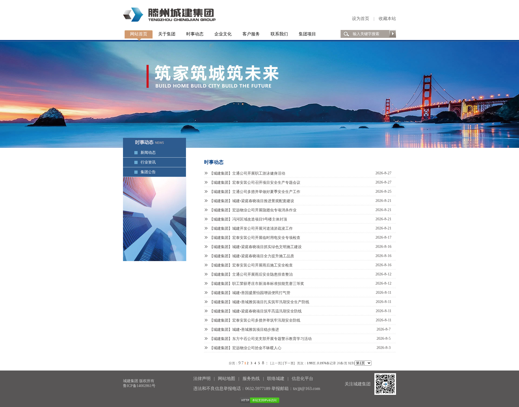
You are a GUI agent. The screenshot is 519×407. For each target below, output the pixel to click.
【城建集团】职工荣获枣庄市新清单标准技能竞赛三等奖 (256, 284)
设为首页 (360, 18)
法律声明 (202, 378)
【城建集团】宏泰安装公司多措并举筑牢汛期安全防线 (254, 320)
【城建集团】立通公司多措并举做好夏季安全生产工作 (254, 192)
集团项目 (307, 34)
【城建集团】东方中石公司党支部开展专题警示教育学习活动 (260, 339)
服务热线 (251, 378)
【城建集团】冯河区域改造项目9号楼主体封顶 (248, 219)
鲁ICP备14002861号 (139, 386)
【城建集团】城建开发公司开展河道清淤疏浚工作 (251, 228)
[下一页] (289, 363)
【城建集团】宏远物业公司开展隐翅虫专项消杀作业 (253, 210)
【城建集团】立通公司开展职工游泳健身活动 (247, 173)
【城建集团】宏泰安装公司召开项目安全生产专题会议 (254, 183)
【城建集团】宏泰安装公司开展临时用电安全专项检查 (254, 238)
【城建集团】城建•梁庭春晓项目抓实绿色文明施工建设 (255, 247)
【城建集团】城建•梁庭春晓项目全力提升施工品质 (251, 256)
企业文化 (223, 34)
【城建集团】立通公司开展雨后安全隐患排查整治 (251, 274)
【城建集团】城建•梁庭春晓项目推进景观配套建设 (251, 201)
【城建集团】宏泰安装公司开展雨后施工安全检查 (251, 265)
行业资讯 (148, 162)
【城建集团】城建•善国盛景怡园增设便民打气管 (249, 293)
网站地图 (226, 378)
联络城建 (275, 378)
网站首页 (138, 34)
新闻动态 (148, 153)
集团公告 (148, 172)
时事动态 (195, 34)
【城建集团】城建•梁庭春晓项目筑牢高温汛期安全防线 (255, 311)
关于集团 (166, 34)
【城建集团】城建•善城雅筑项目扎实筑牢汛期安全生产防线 (259, 302)
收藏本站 (387, 18)
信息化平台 (302, 378)
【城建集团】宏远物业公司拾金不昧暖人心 (245, 348)
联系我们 (279, 34)
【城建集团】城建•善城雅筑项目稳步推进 (244, 330)
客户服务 (251, 34)
